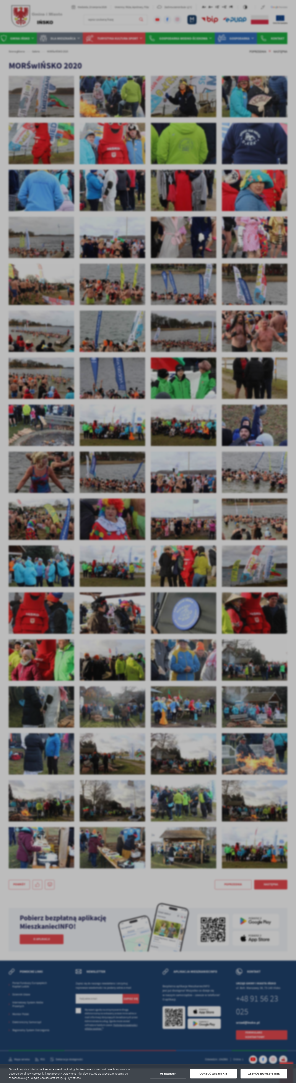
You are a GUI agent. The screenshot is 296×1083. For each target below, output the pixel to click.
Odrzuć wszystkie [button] (213, 1074)
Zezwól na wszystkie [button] (264, 1074)
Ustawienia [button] (168, 1074)
